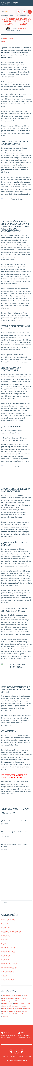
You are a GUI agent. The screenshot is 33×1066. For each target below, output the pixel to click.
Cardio (4, 923)
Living (4, 1008)
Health (16, 1003)
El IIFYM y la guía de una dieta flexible (14, 776)
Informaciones (8, 951)
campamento (22, 28)
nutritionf (27, 1008)
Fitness (4, 939)
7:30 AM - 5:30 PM (10, 4)
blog (3, 998)
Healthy (23, 1003)
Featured (5, 935)
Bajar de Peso (8, 919)
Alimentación (17, 995)
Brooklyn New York (12, 2)
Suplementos (7, 979)
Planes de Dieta (8, 38)
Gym (3, 943)
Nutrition (5, 959)
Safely (25, 1011)
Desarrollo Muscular (11, 931)
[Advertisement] (16, 879)
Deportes (5, 927)
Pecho (4, 1011)
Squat (4, 975)
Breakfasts (10, 998)
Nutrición (5, 955)
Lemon (24, 1006)
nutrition (19, 1008)
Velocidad (5, 1016)
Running (18, 1011)
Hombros (5, 1006)
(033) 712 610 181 (6, 1037)
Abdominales (6, 995)
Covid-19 (25, 998)
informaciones (14, 1006)
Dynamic (11, 1001)
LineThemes (9, 1060)
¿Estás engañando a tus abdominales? (13, 821)
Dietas (4, 41)
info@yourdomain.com (8, 1035)
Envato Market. (22, 1060)
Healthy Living (8, 947)
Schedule (5, 1014)
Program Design (9, 967)
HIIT (29, 1003)
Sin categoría (7, 971)
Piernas (11, 1011)
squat (12, 1014)
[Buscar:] (16, 903)
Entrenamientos (21, 1001)
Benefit (25, 995)
